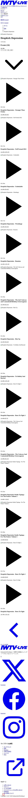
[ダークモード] (4, 9)
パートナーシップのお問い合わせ (13, 790)
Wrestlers (6, 750)
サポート (6, 786)
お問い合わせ (7, 785)
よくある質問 (7, 788)
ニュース (6, 753)
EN (2, 10)
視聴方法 (4, 7)
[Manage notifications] (3, 794)
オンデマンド (8, 6)
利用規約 (6, 791)
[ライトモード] (1, 9)
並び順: (3, 48)
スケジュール (19, 6)
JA (3, 10)
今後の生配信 (7, 751)
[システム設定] (2, 9)
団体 (13, 6)
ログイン (3, 12)
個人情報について (9, 793)
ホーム (3, 6)
